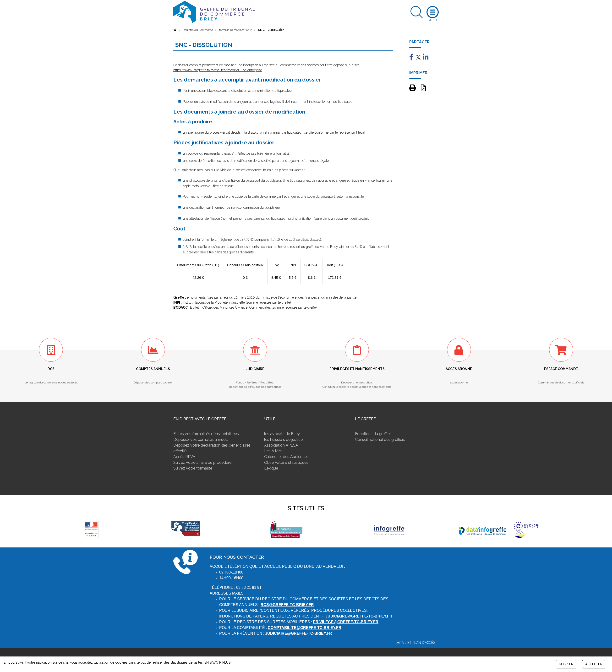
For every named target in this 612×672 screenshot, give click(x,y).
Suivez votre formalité (192, 468)
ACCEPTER (593, 664)
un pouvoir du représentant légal (207, 153)
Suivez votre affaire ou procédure (202, 462)
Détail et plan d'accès (415, 643)
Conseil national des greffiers (380, 439)
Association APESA (281, 445)
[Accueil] (175, 30)
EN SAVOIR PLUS (217, 662)
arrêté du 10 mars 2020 (237, 297)
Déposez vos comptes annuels (200, 439)
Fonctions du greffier (373, 434)
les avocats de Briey (282, 434)
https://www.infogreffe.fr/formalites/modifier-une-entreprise (217, 70)
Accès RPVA (184, 456)
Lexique (271, 468)
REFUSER (566, 664)
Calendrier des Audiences (286, 456)
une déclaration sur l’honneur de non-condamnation (221, 207)
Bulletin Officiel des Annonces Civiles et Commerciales (230, 307)
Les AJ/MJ (273, 451)
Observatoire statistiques (286, 462)
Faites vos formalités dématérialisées (206, 434)
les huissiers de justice (283, 439)
